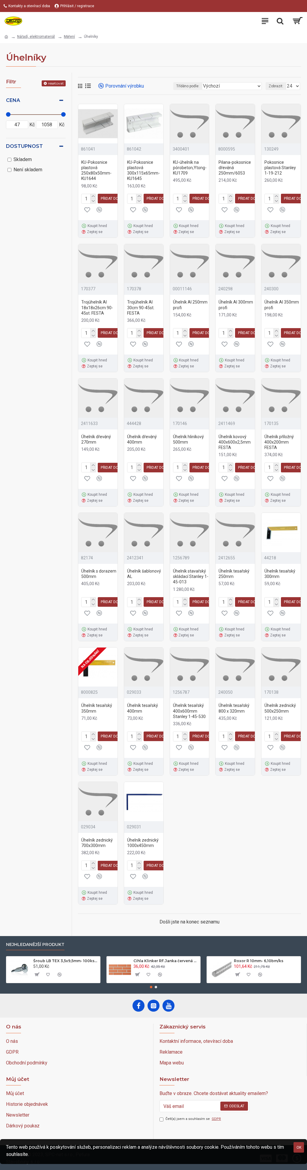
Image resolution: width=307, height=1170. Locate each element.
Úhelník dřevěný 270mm (96, 439)
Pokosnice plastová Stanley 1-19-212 (280, 167)
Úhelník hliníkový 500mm (188, 439)
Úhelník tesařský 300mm (279, 574)
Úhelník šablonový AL (144, 574)
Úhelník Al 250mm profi (190, 305)
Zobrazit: (276, 86)
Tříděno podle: (187, 86)
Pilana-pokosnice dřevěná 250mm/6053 (235, 167)
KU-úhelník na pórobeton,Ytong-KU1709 (190, 167)
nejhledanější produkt (35, 944)
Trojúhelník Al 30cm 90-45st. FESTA (140, 307)
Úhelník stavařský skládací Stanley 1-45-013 (190, 576)
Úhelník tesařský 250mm (234, 574)
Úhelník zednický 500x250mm (280, 708)
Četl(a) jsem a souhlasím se (193, 1119)
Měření (69, 36)
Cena (13, 100)
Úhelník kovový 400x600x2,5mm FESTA (235, 442)
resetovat (56, 83)
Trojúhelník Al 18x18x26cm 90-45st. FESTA (97, 307)
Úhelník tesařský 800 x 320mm (234, 708)
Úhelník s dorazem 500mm (98, 574)
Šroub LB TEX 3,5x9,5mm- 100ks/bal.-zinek (65, 961)
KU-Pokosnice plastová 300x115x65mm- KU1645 (143, 170)
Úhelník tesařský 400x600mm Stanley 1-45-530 (189, 711)
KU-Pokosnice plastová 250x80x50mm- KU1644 (96, 170)
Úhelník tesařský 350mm (96, 708)
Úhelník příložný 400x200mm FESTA (279, 442)
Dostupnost (24, 146)
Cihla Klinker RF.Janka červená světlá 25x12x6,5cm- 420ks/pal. (165, 961)
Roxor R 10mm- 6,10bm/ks (258, 961)
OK (299, 1147)
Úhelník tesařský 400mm (142, 708)
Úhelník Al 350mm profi (281, 305)
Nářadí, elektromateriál (36, 36)
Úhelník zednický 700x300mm (97, 843)
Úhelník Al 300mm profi (236, 305)
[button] (151, 987)
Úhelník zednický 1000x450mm (143, 843)
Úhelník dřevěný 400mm (142, 439)
